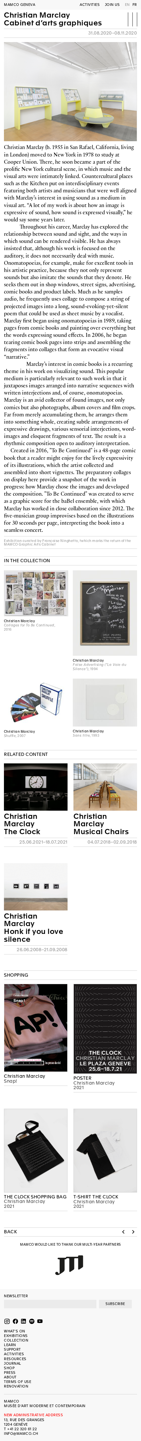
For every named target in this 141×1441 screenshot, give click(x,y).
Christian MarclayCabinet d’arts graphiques (53, 19)
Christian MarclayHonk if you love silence (33, 927)
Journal (12, 1363)
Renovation (16, 1386)
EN (127, 5)
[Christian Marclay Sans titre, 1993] (105, 703)
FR (134, 5)
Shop (9, 1368)
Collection (16, 1340)
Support (12, 1349)
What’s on (14, 1331)
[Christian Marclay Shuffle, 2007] (36, 703)
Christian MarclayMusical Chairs (101, 824)
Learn (10, 1345)
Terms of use (17, 1382)
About (10, 1377)
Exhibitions (16, 1336)
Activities (90, 5)
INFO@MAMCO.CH (21, 1434)
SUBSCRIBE (115, 1304)
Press (10, 1373)
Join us (112, 5)
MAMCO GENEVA (19, 5)
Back (10, 1232)
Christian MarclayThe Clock (22, 824)
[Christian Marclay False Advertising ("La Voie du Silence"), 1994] (105, 613)
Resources (15, 1359)
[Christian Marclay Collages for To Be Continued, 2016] (36, 593)
